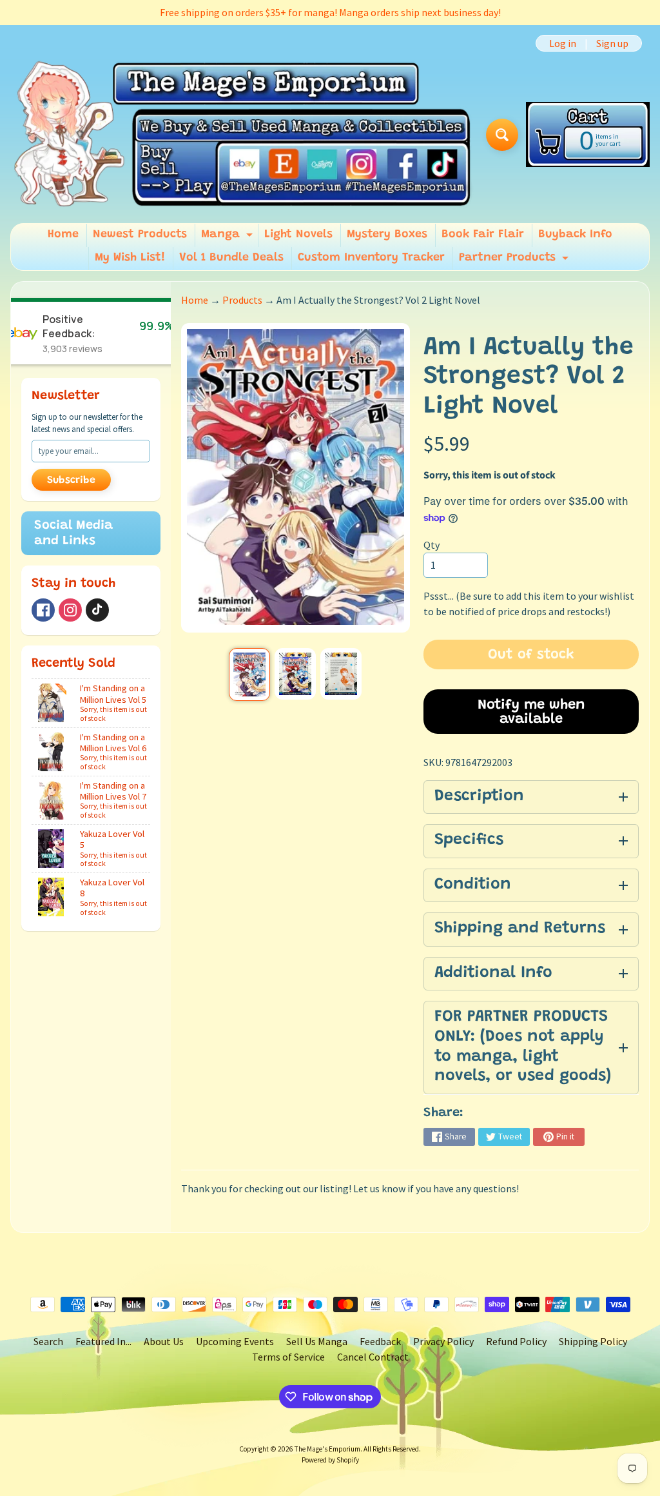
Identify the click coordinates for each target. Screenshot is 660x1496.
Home (63, 235)
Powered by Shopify (330, 1459)
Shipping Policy (593, 1341)
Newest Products (140, 235)
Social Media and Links (73, 533)
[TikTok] (97, 610)
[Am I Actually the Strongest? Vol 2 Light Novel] (249, 674)
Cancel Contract (373, 1356)
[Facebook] (43, 610)
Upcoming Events (235, 1341)
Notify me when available (531, 712)
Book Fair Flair (483, 235)
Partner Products (515, 261)
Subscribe (71, 480)
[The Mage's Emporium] (243, 134)
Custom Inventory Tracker (371, 258)
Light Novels (298, 235)
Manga (228, 238)
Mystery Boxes (387, 235)
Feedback (380, 1341)
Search (48, 1341)
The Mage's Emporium (327, 1448)
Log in (562, 43)
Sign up (612, 43)
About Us (164, 1341)
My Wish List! (130, 258)
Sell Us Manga (316, 1341)
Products (242, 299)
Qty (431, 544)
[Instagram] (70, 610)
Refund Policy (516, 1341)
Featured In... (103, 1341)
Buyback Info (575, 235)
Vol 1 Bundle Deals (231, 258)
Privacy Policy (443, 1341)
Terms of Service (288, 1356)
